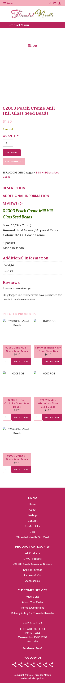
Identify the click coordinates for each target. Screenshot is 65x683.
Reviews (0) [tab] (13, 203)
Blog (32, 531)
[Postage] (26, 664)
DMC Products (32, 558)
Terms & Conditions (32, 607)
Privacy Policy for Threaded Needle (32, 613)
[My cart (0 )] (55, 3)
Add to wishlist (14, 161)
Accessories (32, 580)
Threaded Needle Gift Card (32, 537)
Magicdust (38, 678)
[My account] (60, 3)
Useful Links (32, 526)
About (32, 509)
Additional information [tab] (26, 196)
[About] (20, 664)
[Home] (14, 664)
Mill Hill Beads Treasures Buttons (32, 564)
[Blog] (44, 664)
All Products (32, 553)
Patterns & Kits (33, 575)
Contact (32, 520)
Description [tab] (14, 188)
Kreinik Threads (32, 569)
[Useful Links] (38, 664)
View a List (32, 596)
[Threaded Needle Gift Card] (51, 664)
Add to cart (12, 153)
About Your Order (32, 602)
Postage (32, 515)
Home (32, 504)
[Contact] (32, 664)
